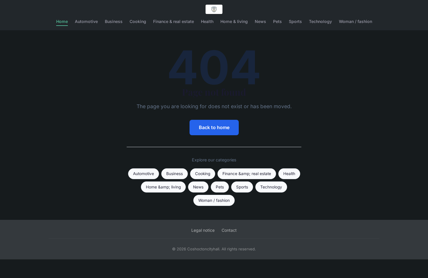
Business (114, 21)
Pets (277, 21)
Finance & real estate (173, 21)
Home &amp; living (163, 187)
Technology (320, 21)
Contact (229, 230)
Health (207, 21)
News (260, 21)
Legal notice (203, 230)
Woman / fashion (355, 21)
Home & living (234, 21)
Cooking (138, 21)
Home (62, 21)
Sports (295, 21)
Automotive (86, 21)
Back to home (214, 127)
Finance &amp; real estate (246, 173)
